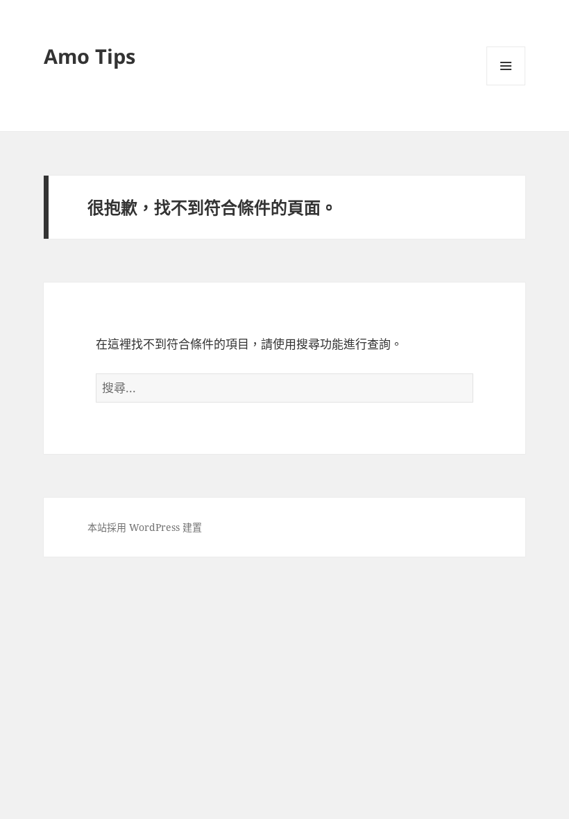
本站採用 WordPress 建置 (144, 527)
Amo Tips (89, 55)
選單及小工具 (505, 66)
